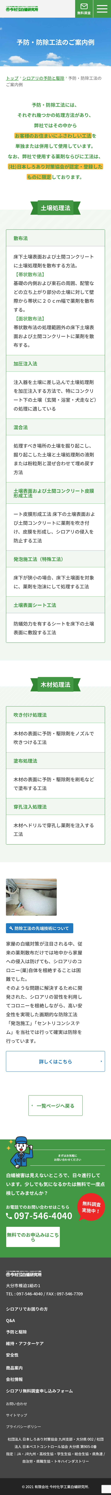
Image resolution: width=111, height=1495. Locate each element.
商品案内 (14, 1368)
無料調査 (84, 12)
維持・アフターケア (25, 1343)
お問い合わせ (16, 1403)
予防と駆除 (16, 1332)
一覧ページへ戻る (55, 1105)
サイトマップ (16, 1415)
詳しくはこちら (55, 1061)
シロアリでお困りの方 (27, 1309)
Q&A (10, 1320)
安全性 (12, 1355)
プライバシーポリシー (23, 1426)
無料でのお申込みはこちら (33, 1237)
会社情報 (14, 1379)
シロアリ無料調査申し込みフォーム (39, 1391)
